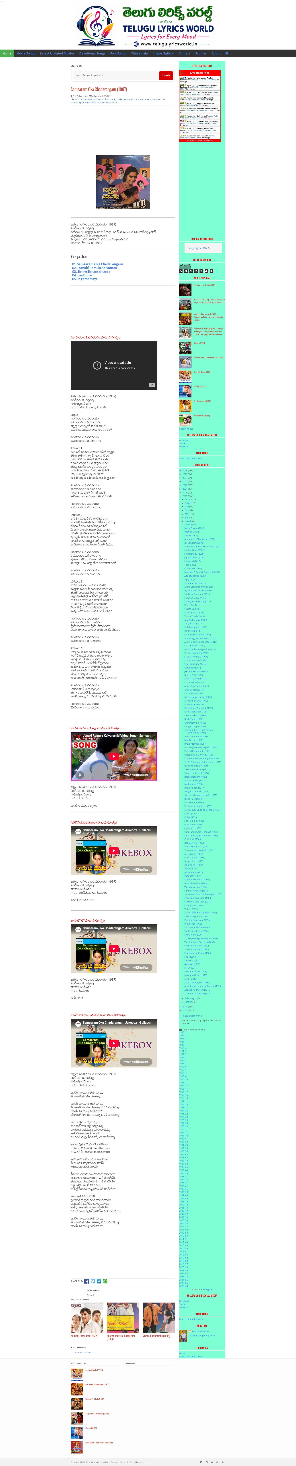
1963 (183, 1088)
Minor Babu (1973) (193, 872)
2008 (183, 1229)
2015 (183, 1251)
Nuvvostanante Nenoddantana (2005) (208, 357)
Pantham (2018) (192, 630)
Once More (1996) (193, 693)
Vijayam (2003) (191, 579)
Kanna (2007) (191, 535)
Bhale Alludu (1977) (194, 787)
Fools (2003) (190, 956)
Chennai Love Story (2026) (204, 284)
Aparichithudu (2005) (202, 372)
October (189, 499)
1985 (183, 1157)
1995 (183, 1188)
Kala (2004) (190, 524)
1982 (183, 1148)
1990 (183, 1173)
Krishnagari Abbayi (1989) (197, 806)
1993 (183, 1182)
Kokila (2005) (190, 813)
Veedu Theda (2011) (194, 616)
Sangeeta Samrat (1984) (196, 773)
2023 (185, 481)
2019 (185, 496)
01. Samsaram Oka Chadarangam (97, 264)
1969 (183, 1107)
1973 (183, 1120)
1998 (183, 1198)
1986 (183, 1160)
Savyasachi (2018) (193, 623)
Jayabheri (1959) (192, 828)
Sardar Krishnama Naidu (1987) (200, 795)
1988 (183, 1166)
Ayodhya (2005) (192, 964)
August (189, 502)
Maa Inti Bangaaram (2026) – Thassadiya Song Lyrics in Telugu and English (208, 316)
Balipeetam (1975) (193, 861)
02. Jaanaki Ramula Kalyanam (94, 267)
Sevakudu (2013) (192, 960)
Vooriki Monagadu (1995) (197, 982)
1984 (183, 1154)
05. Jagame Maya (85, 279)
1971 (183, 1113)
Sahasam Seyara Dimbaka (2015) (201, 835)
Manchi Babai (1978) (194, 780)
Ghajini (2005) (199, 386)
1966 (183, 1097)
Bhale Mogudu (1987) (195, 743)
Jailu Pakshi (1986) (193, 864)
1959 (183, 1076)
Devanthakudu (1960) (195, 715)
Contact (184, 53)
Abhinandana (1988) (202, 415)
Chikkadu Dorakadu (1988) (197, 897)
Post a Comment (83, 1352)
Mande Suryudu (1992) (196, 700)
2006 (183, 1223)
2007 (183, 1226)
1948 (183, 1041)
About (216, 53)
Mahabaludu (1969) (194, 802)
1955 (183, 1063)
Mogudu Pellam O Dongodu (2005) (202, 572)
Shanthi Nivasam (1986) (196, 949)
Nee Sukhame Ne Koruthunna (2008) (203, 546)
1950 (183, 1047)
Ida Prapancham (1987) (196, 711)
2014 (183, 1248)
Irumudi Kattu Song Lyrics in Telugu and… (199, 93)
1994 (183, 1185)
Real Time (199, 140)
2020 (185, 492)
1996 (183, 1191)
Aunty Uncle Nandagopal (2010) (200, 641)
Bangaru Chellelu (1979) (196, 791)
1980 (183, 1141)
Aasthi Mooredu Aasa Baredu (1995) (202, 986)
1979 (183, 1138)
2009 (183, 1232)
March (188, 521)
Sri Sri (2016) (190, 967)
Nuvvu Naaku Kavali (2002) (198, 696)
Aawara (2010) (199, 343)
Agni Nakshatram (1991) (196, 678)
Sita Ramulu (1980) (194, 820)
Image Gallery (163, 53)
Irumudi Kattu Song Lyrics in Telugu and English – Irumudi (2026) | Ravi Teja (209, 301)
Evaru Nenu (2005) (193, 934)
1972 (183, 1116)
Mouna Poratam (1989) (196, 736)
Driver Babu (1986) (194, 682)
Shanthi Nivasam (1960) (196, 945)
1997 (183, 1195)
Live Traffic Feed (200, 72)
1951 (183, 1051)
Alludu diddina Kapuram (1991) (200, 912)
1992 (183, 1179)
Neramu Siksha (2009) (195, 971)
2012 (183, 1242)
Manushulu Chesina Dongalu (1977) (202, 809)
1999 (183, 1201)
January (189, 1001)
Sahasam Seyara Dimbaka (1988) (201, 831)
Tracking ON (208, 140)
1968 (183, 1104)
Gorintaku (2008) (192, 839)
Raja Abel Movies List (195, 583)
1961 (183, 1082)
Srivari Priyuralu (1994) (196, 656)
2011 (183, 1239)
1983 (183, 1151)
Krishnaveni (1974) (194, 704)
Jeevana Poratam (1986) (196, 671)
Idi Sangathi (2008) (194, 542)
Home (6, 53)
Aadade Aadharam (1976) (197, 989)
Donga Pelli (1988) (193, 675)
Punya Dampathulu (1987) (197, 751)
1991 (183, 1176)
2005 (183, 1220)
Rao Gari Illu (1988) (194, 842)
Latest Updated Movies (57, 53)
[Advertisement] (123, 130)
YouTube (183, 446)
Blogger (208, 1289)
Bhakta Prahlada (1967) (94, 1399)
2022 (185, 485)
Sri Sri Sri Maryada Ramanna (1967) (202, 762)
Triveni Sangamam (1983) (197, 993)
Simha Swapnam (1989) (196, 890)
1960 (183, 1079)
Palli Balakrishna (200, 1331)
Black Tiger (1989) (193, 798)
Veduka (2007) (191, 531)
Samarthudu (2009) (194, 553)
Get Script (190, 140)
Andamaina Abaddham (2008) (199, 539)
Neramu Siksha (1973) (195, 975)
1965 (183, 1094)
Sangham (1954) (192, 875)
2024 (185, 477)
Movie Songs (25, 53)
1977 (183, 1132)
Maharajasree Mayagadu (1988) (200, 747)
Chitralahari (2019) (194, 689)
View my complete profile (202, 1335)
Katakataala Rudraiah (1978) (198, 708)
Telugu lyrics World (94, 1462)
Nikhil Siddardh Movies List (198, 586)
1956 (183, 1066)
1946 (183, 1035)
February (190, 998)
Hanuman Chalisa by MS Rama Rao (99, 1442)
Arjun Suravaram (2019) (196, 686)
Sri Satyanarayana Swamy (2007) (201, 938)
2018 (185, 1006)
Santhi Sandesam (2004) (196, 930)
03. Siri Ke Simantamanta (91, 271)
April (188, 517)
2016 (183, 1254)
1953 (183, 1057)
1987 (183, 1163)
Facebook (184, 440)
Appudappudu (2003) (195, 575)
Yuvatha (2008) (191, 608)
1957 (183, 1069)
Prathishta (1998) (193, 923)
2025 (185, 474)
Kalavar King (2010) (194, 612)
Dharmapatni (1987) (194, 645)
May (187, 513)
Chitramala (139, 53)
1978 (183, 1135)
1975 (183, 1126)
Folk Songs (118, 53)
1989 (183, 1170)
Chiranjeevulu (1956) (195, 722)
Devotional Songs (92, 53)
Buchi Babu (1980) (193, 719)
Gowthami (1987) (193, 824)
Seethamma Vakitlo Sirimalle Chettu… (200, 110)
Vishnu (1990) (191, 909)
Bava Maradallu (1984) (195, 883)
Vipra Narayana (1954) (195, 886)
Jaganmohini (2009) (194, 557)
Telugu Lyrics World (199, 248)
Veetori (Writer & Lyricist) (197, 769)
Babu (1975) (190, 868)
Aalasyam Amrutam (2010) (197, 601)
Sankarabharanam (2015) (197, 594)
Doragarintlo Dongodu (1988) (199, 754)
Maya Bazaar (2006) (194, 528)
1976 (183, 1129)
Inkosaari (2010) (192, 561)
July (187, 506)
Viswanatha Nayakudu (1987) (199, 850)
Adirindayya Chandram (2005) (199, 638)
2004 (183, 1217)
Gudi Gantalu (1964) (194, 857)
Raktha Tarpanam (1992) (196, 916)
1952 (183, 1054)
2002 (183, 1210)
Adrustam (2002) (193, 105)
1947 (183, 1038)
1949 (183, 1044)
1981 (183, 1145)
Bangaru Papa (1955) (195, 726)
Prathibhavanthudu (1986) (197, 953)
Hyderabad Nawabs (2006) (198, 590)
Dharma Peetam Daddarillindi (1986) (197, 137)
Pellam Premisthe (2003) (196, 653)
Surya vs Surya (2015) (195, 597)
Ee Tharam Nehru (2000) (197, 927)
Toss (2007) (190, 564)
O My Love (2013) (193, 568)
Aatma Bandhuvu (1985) (196, 100)
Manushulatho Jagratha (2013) (200, 649)
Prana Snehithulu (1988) (196, 846)
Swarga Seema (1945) (195, 663)
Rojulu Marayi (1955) (195, 660)
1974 (183, 1123)
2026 (185, 470)
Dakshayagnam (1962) (195, 627)
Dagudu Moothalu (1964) (197, 879)
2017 (185, 1010)
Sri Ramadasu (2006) (202, 401)
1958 (183, 1072)
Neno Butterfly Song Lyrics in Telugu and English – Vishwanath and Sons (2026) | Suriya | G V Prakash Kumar (208, 331)
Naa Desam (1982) (193, 740)
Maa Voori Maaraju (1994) (197, 634)
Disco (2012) (190, 605)
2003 (183, 1213)
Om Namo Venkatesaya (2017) (97, 1384)
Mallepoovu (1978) (193, 784)
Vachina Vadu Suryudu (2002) (199, 942)
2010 (183, 1235)
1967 (183, 1101)
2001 (183, 1207)
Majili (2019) (190, 978)
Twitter (182, 443)
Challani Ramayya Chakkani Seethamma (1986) (198, 731)
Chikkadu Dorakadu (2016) (197, 901)
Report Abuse (186, 428)
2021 (185, 488)
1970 (183, 1110)
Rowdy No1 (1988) (193, 905)
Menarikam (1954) (193, 853)
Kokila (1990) (190, 817)
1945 (183, 1032)
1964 (183, 1091)
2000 (183, 1204)
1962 (183, 1085)
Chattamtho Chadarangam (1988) (201, 758)
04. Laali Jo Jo (82, 275)
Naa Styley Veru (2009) (195, 619)
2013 (183, 1245)
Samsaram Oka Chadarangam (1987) (99, 89)
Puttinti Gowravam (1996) (197, 920)
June (187, 510)
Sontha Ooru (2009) (194, 550)
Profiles (201, 53)
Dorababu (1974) (192, 667)
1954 (183, 1060)
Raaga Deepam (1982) (195, 776)
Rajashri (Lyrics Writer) (196, 765)
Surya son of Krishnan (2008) (205, 80)
